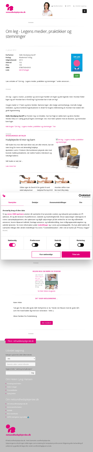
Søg (32, 373)
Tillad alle (76, 254)
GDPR (69, 6)
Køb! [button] (76, 76)
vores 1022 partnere (15, 214)
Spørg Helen (11, 394)
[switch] (35, 245)
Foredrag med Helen (14, 384)
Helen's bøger (12, 387)
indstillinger (43, 225)
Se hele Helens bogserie (46, 291)
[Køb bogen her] (77, 63)
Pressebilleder (12, 390)
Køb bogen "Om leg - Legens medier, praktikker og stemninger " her (31, 126)
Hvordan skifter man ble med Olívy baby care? (62, 190)
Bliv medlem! (46, 323)
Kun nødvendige (46, 254)
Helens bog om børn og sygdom (47, 271)
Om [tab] (80, 202)
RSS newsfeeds (12, 414)
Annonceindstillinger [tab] (58, 202)
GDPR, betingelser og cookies (17, 417)
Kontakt (9, 410)
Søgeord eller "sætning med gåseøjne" (19, 369)
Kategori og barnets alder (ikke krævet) (19, 355)
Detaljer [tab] (35, 202)
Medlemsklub (58, 6)
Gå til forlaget (24, 70)
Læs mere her (11, 166)
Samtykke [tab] (12, 202)
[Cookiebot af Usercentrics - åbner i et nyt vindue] (80, 196)
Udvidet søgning (80, 6)
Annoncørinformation (14, 407)
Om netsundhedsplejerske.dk (17, 404)
